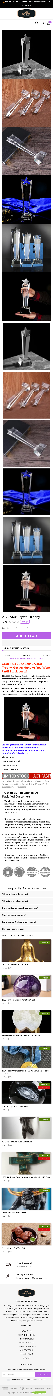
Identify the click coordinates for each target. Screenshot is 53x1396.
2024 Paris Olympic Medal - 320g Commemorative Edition (25, 1072)
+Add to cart (26, 636)
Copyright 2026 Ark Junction (19, 1392)
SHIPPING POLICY (26, 1335)
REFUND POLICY (26, 1339)
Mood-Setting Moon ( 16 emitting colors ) (21, 1035)
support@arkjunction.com (30, 1320)
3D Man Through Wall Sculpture (17, 1142)
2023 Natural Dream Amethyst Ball (18, 1000)
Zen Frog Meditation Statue (15, 964)
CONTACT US (26, 1350)
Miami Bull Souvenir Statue (15, 1213)
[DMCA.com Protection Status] (39, 1392)
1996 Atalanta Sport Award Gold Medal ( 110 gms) (26, 1177)
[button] (26, 643)
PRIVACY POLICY (26, 1342)
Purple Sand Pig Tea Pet (13, 1248)
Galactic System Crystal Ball (15, 1106)
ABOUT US (26, 1331)
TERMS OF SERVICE (26, 1346)
